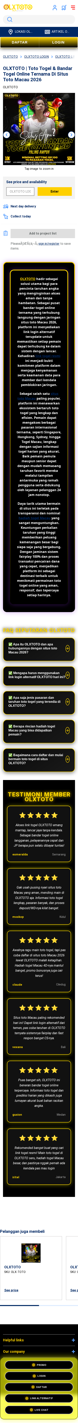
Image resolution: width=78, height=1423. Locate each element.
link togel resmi (47, 356)
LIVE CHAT (41, 1410)
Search (9, 19)
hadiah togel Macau (35, 518)
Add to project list (43, 233)
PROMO (41, 1364)
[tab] (19, 1305)
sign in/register (48, 244)
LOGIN (58, 42)
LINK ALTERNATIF (41, 1399)
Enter (55, 191)
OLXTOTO (27, 279)
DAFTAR (20, 42)
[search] (39, 19)
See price (11, 1290)
